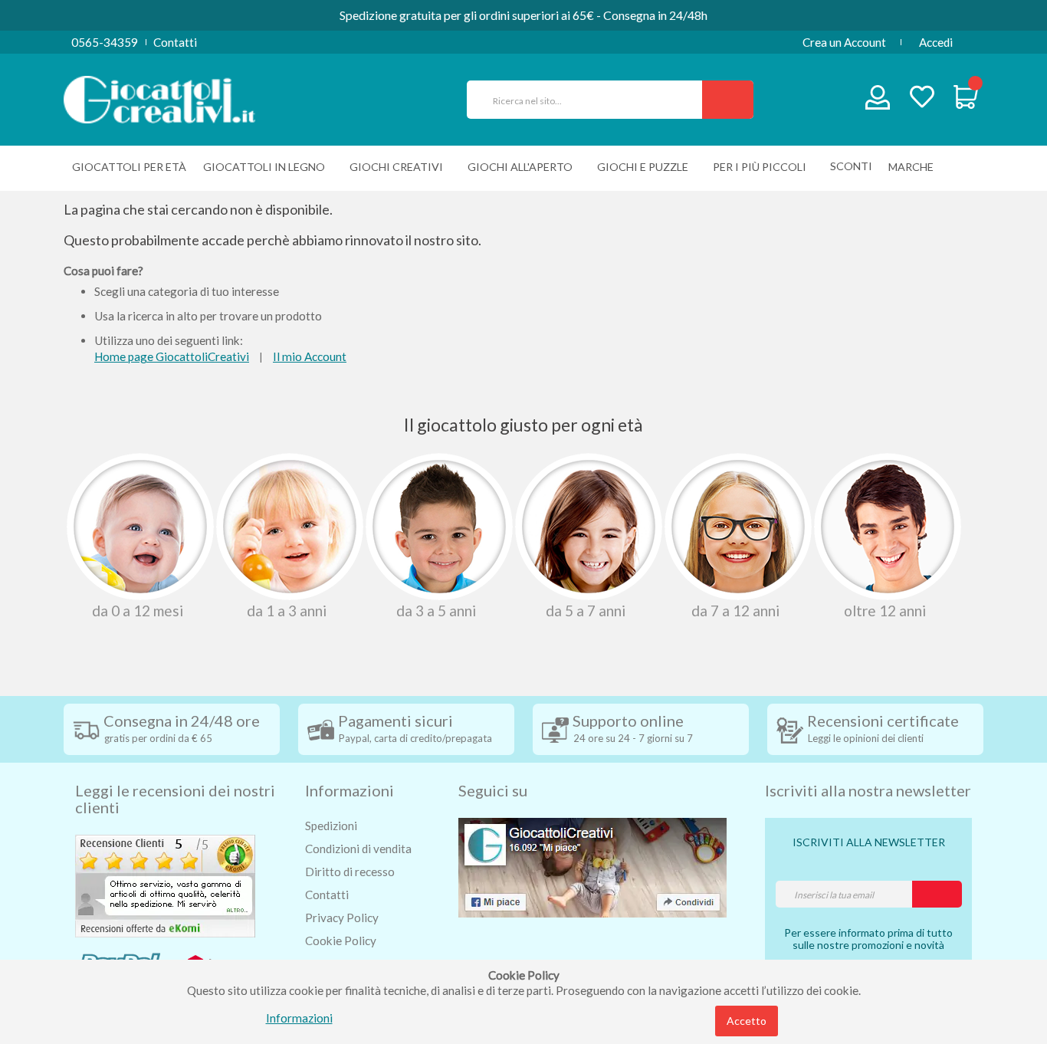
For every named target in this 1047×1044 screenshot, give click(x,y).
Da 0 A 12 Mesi (137, 610)
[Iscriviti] (937, 894)
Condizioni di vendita (358, 848)
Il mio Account (309, 356)
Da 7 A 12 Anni (735, 610)
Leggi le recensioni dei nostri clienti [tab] (175, 799)
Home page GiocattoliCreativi (171, 356)
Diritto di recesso (350, 871)
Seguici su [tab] (492, 790)
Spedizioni (331, 825)
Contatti (175, 42)
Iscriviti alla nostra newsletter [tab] (868, 790)
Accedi (936, 42)
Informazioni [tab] (349, 790)
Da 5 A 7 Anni (585, 610)
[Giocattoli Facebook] (592, 866)
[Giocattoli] (159, 98)
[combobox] (591, 99)
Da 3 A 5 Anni (436, 610)
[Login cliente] (878, 101)
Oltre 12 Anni (885, 610)
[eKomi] (165, 884)
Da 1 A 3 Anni (287, 610)
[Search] (727, 99)
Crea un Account (844, 42)
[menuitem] (915, 166)
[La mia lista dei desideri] (922, 98)
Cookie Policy (340, 940)
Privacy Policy (342, 917)
